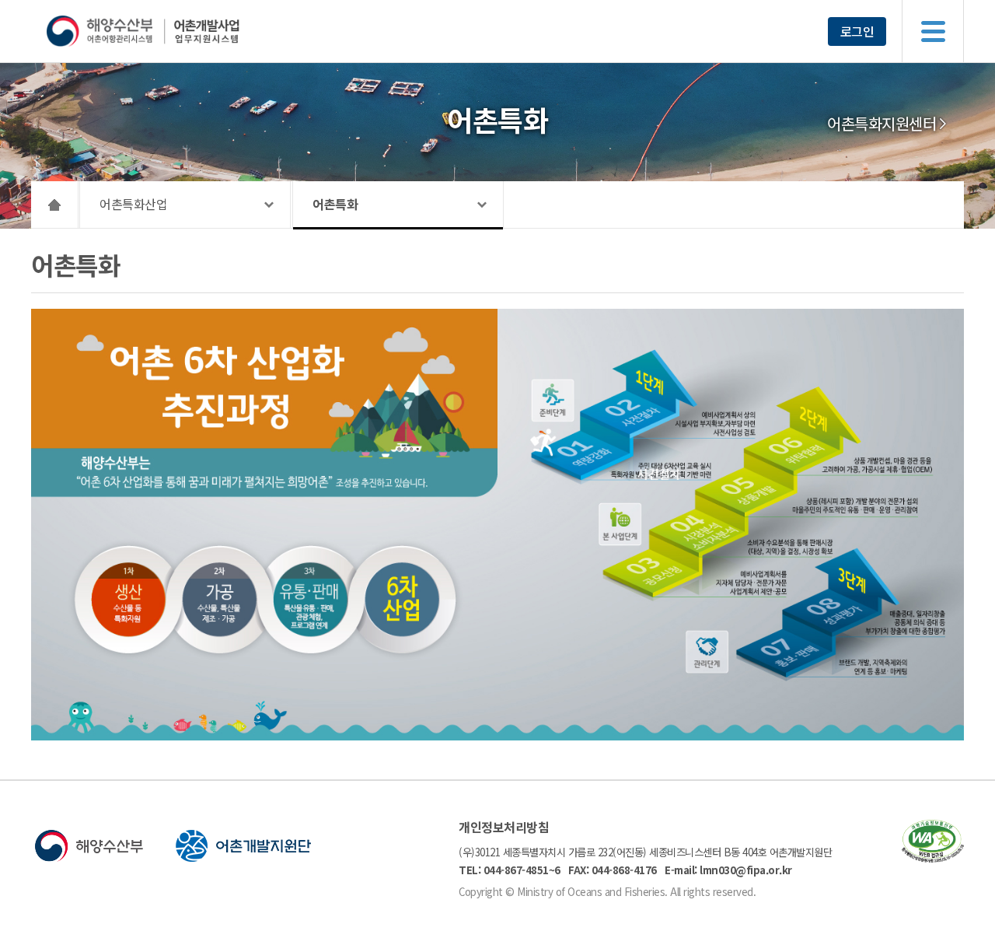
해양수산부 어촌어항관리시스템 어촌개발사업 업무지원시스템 (173, 31)
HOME (55, 204)
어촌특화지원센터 (881, 123)
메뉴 (933, 31)
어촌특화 (335, 203)
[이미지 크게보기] (497, 736)
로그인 (857, 31)
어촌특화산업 (133, 203)
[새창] (933, 857)
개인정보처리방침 (504, 827)
